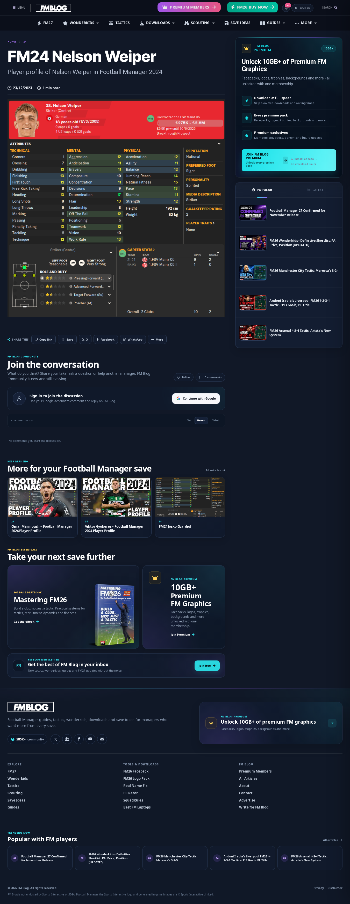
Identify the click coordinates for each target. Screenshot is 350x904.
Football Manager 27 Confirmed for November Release (297, 212)
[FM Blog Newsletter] (102, 739)
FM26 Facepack (135, 771)
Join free (205, 665)
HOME (12, 41)
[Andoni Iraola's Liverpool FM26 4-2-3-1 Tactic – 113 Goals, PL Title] (253, 303)
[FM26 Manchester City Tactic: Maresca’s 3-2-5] (253, 273)
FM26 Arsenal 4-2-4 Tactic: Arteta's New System (300, 332)
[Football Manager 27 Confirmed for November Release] (253, 213)
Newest (201, 420)
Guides (13, 807)
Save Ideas (16, 800)
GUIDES (273, 22)
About (244, 785)
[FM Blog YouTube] (90, 739)
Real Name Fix (135, 785)
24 (24, 41)
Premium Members (189, 7)
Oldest (215, 420)
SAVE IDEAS (241, 22)
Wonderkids (18, 778)
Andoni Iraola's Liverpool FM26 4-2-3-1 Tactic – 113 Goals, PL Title (299, 302)
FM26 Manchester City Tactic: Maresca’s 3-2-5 (303, 272)
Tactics (13, 785)
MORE (306, 22)
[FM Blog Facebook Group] (67, 739)
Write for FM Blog (253, 807)
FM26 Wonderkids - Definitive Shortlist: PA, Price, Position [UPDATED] (303, 242)
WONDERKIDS (82, 22)
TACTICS (123, 22)
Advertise (247, 800)
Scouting (15, 793)
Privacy (318, 888)
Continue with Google (199, 398)
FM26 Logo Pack (136, 778)
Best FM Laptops (137, 807)
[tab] (262, 189)
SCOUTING (200, 22)
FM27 (48, 22)
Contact (246, 793)
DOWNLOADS (158, 22)
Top (189, 420)
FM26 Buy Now (252, 7)
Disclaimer (334, 888)
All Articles (248, 778)
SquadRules (133, 800)
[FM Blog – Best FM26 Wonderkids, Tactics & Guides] (53, 8)
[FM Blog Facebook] (79, 739)
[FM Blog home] (99, 707)
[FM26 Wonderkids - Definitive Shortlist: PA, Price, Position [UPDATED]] (253, 243)
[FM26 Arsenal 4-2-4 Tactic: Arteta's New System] (253, 333)
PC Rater (130, 793)
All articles (213, 470)
